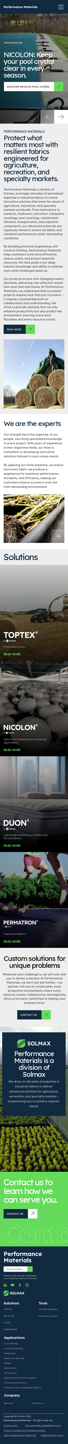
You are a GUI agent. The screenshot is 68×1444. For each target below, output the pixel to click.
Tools (43, 1303)
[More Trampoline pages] (59, 1353)
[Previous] (10, 536)
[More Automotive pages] (59, 1368)
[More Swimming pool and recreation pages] (59, 1377)
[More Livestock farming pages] (59, 1348)
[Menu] (61, 7)
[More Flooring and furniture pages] (59, 1382)
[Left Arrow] (47, 117)
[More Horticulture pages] (59, 1372)
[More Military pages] (59, 1363)
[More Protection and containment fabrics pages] (59, 1387)
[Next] (58, 536)
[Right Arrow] (61, 117)
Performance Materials (23, 1257)
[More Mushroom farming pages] (59, 1358)
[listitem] (34, 613)
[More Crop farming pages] (59, 1343)
